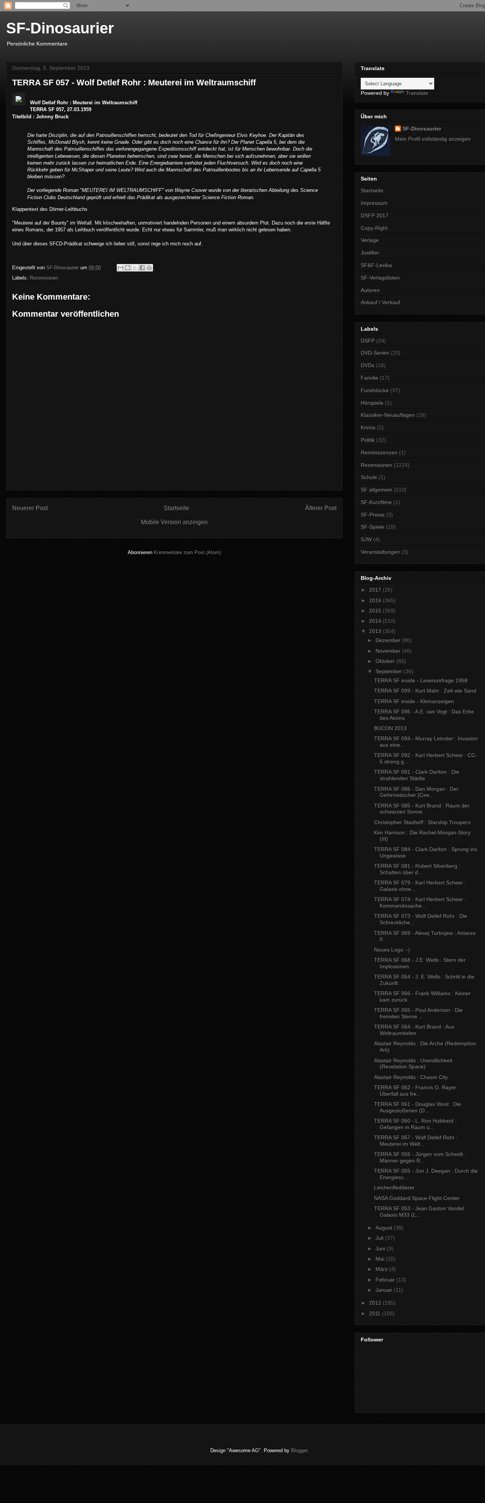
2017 (376, 590)
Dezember (388, 640)
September (389, 671)
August (384, 1228)
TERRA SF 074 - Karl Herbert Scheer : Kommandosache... (420, 902)
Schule (369, 477)
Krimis (368, 427)
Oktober (385, 661)
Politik (368, 440)
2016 (376, 600)
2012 (376, 1303)
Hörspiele (372, 403)
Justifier (370, 253)
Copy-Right (374, 228)
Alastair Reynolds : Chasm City (411, 1077)
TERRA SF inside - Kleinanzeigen (414, 701)
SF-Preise (373, 515)
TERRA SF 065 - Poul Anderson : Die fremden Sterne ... (418, 1013)
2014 (376, 621)
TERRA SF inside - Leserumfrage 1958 (421, 680)
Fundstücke (375, 390)
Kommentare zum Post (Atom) (187, 552)
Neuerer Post (30, 508)
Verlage (370, 240)
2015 (376, 611)
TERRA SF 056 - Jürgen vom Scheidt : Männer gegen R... (420, 1157)
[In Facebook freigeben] (142, 268)
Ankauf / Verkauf (380, 302)
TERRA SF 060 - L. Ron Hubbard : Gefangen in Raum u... (415, 1124)
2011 (375, 1313)
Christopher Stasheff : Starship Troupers (422, 822)
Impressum (374, 203)
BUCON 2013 (390, 728)
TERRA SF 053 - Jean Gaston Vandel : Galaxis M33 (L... (420, 1211)
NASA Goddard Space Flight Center (417, 1198)
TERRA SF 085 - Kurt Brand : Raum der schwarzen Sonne (421, 809)
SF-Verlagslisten (380, 278)
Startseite (176, 508)
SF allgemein (376, 490)
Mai (380, 1259)
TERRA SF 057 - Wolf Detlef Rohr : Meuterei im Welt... (416, 1140)
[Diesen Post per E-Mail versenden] (120, 268)
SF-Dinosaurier (60, 28)
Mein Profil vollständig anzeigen (433, 139)
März (382, 1269)
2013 (376, 631)
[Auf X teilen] (135, 268)
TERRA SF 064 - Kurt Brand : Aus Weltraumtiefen (414, 1030)
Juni (381, 1248)
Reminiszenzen (379, 452)
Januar (384, 1290)
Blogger (299, 1450)
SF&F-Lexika (376, 265)
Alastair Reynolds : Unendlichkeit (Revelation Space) (413, 1063)
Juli (380, 1238)
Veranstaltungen (380, 552)
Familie (369, 378)
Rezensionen (44, 278)
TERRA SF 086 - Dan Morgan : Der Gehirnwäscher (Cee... (416, 792)
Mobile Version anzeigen (174, 522)
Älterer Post (320, 508)
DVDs (367, 365)
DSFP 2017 (374, 215)
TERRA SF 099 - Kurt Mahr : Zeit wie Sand (425, 691)
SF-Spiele (372, 527)
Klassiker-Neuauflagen (388, 415)
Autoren (370, 290)
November (388, 651)
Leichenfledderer (394, 1187)
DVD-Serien (375, 353)
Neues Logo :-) (392, 950)
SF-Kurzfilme (376, 502)
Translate (417, 93)
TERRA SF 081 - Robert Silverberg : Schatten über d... (417, 869)
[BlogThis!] (127, 268)
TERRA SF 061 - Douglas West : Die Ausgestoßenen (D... (417, 1107)
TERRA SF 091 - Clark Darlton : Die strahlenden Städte (416, 775)
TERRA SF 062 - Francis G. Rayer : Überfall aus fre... (416, 1090)
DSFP (368, 341)
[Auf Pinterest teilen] (149, 268)
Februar (385, 1280)
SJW (366, 539)
